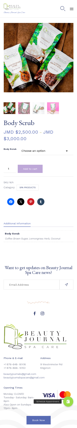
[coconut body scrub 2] (53, 108)
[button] (66, 285)
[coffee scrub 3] (24, 108)
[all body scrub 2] (9, 108)
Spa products (28, 187)
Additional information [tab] (17, 223)
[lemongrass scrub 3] (38, 108)
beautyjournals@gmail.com (20, 373)
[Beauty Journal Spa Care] (14, 7)
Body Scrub (10, 149)
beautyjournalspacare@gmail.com (24, 377)
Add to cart (30, 168)
